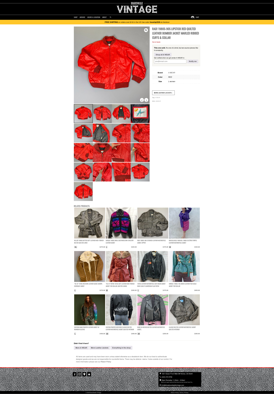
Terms (181, 392)
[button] (146, 30)
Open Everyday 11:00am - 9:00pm (177, 381)
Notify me (193, 61)
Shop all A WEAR (163, 54)
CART (197, 17)
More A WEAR (81, 347)
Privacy (186, 392)
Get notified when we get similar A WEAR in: (169, 58)
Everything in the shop (121, 347)
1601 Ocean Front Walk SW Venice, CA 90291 (177, 374)
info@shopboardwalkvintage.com (172, 385)
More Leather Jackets (163, 93)
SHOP (75, 17)
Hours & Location (93, 17)
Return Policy (106, 361)
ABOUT (104, 17)
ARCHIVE (82, 17)
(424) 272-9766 (166, 377)
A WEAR (171, 72)
